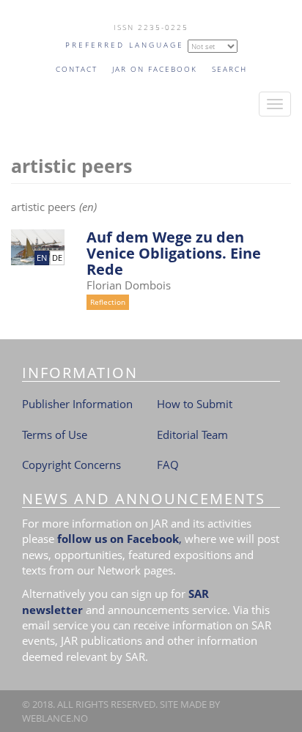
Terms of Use (54, 434)
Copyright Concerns (71, 464)
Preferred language (124, 45)
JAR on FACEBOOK (154, 69)
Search (229, 69)
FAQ (168, 464)
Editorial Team (192, 434)
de (57, 258)
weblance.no (55, 718)
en (42, 258)
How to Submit (194, 403)
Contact (76, 69)
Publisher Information (77, 403)
